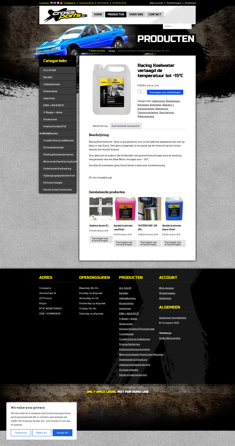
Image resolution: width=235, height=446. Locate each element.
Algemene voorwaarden (172, 317)
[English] (54, 3)
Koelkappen (173, 101)
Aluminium (50, 119)
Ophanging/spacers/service (59, 175)
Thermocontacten (147, 112)
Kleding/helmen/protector (58, 154)
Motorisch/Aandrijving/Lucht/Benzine (59, 161)
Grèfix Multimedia (169, 338)
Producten (116, 14)
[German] (61, 3)
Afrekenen (190, 2)
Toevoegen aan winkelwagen (165, 92)
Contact (155, 14)
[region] (41, 421)
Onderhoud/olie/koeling (57, 168)
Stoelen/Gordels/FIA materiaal (52, 127)
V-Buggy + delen (52, 112)
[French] (57, 3)
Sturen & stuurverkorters (57, 189)
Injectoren (49, 98)
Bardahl (48, 77)
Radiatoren (161, 108)
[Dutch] (51, 3)
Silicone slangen (53, 182)
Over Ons (136, 14)
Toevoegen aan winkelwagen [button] (100, 239)
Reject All (41, 432)
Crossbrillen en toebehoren (58, 140)
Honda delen (50, 91)
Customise (21, 432)
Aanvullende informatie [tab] (125, 125)
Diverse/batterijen (53, 147)
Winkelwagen (174, 2)
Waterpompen (145, 116)
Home (98, 14)
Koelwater (143, 104)
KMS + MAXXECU (53, 105)
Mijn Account (156, 2)
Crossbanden (50, 133)
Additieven (158, 101)
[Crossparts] (65, 21)
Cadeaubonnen (51, 84)
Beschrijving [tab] (100, 125)
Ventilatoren (166, 112)
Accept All (62, 432)
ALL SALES (49, 70)
